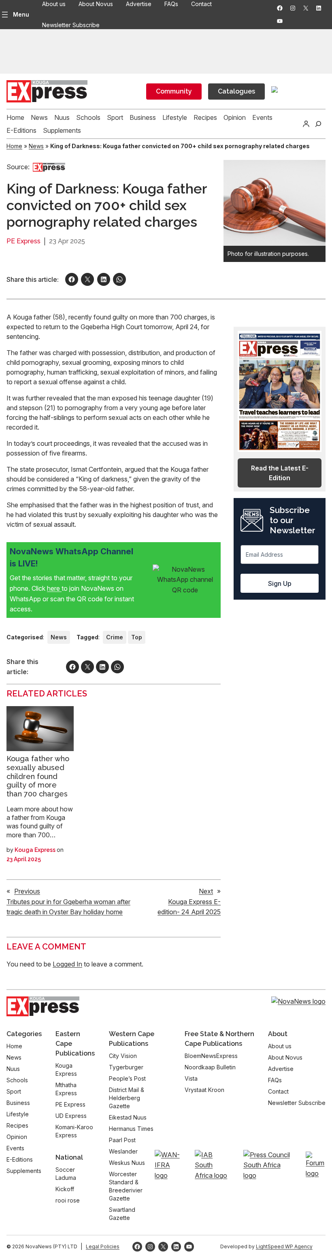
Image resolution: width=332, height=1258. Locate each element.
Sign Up (280, 583)
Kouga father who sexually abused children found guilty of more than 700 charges (37, 776)
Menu (21, 14)
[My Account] (306, 124)
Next (206, 891)
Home (14, 146)
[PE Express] (49, 167)
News (36, 146)
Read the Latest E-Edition (280, 473)
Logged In (67, 964)
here (54, 588)
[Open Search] (318, 124)
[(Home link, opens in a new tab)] (42, 1006)
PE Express (23, 241)
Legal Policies (102, 1246)
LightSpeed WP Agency (284, 1246)
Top (136, 637)
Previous (27, 891)
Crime (114, 637)
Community (174, 91)
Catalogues (236, 91)
